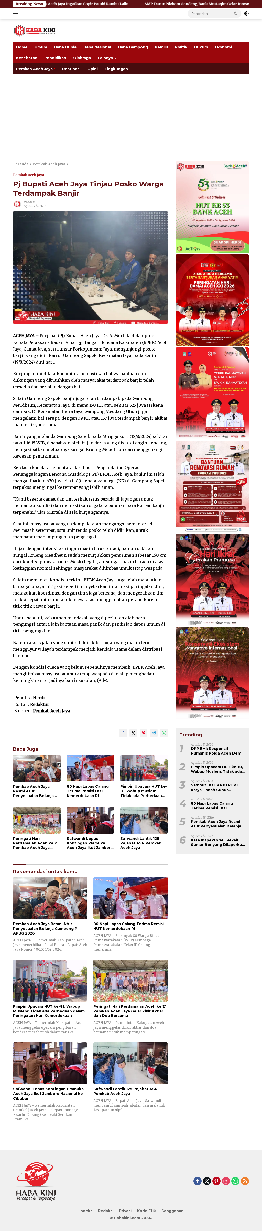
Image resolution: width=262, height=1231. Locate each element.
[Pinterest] (216, 1181)
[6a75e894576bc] (212, 487)
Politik (181, 47)
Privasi (125, 1210)
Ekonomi (223, 47)
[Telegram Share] (154, 733)
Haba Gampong (133, 47)
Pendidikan (55, 58)
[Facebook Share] (123, 733)
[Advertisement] (131, 112)
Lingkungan (116, 69)
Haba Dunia (65, 47)
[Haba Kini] (35, 30)
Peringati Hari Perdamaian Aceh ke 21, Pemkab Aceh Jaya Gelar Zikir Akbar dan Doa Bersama (36, 843)
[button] (236, 13)
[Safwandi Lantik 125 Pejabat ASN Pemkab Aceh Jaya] (144, 820)
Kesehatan (26, 58)
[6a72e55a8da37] (212, 207)
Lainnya (105, 58)
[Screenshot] (212, 301)
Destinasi (71, 69)
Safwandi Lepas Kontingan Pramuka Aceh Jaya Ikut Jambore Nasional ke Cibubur (90, 843)
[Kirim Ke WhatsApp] (164, 733)
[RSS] (245, 1181)
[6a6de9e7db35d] (212, 580)
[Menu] (16, 13)
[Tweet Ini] (133, 733)
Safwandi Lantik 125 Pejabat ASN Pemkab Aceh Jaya (140, 843)
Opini (92, 69)
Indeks (85, 1210)
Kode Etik (146, 1210)
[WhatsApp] (235, 1181)
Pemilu (161, 47)
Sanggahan (172, 1210)
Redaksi (29, 202)
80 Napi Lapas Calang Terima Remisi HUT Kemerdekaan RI (88, 791)
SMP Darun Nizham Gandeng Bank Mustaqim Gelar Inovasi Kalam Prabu (136, 4)
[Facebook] (197, 1181)
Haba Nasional (97, 47)
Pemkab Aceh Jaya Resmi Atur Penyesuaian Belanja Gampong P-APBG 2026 (36, 791)
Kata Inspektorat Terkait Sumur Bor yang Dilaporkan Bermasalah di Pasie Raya (217, 842)
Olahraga (82, 58)
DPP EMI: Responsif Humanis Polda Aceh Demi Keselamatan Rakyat (216, 751)
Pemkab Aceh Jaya (34, 69)
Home (22, 47)
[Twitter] (207, 1181)
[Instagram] (226, 1181)
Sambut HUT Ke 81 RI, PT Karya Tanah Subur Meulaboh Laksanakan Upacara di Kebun (215, 787)
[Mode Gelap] (246, 13)
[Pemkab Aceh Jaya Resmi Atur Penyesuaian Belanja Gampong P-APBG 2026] (37, 768)
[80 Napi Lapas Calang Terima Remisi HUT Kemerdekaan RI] (90, 768)
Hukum (201, 47)
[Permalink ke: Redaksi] (17, 203)
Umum (41, 47)
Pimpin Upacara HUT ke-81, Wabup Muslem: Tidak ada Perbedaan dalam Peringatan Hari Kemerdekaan (143, 791)
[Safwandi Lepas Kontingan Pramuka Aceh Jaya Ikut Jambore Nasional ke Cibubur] (90, 820)
